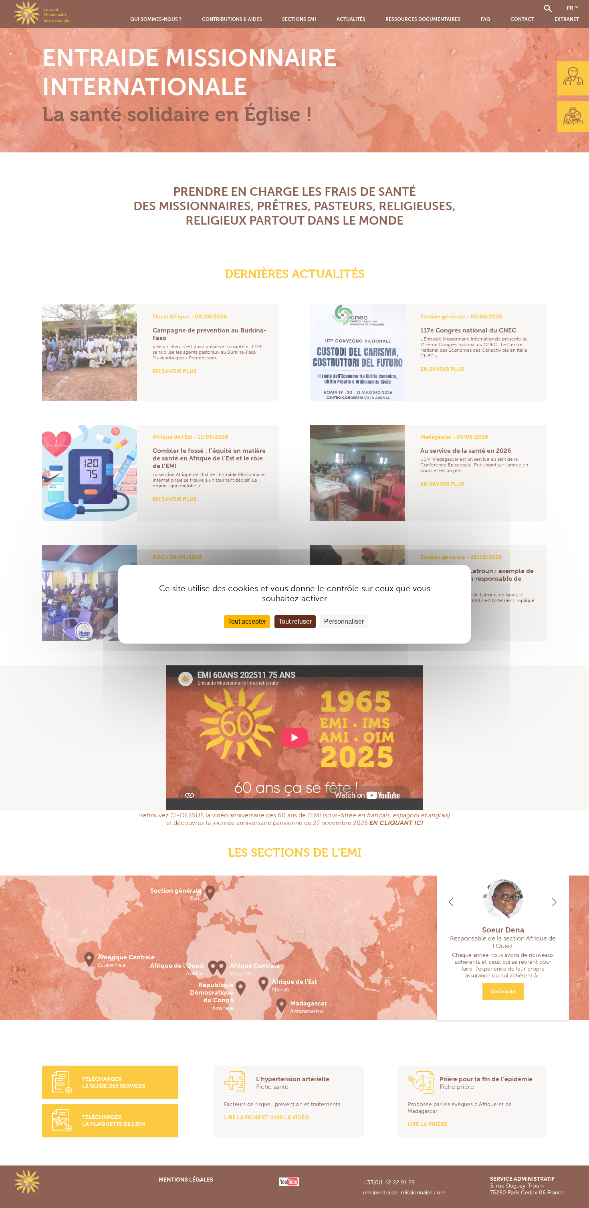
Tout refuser (295, 621)
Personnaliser (344, 621)
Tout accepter (247, 621)
